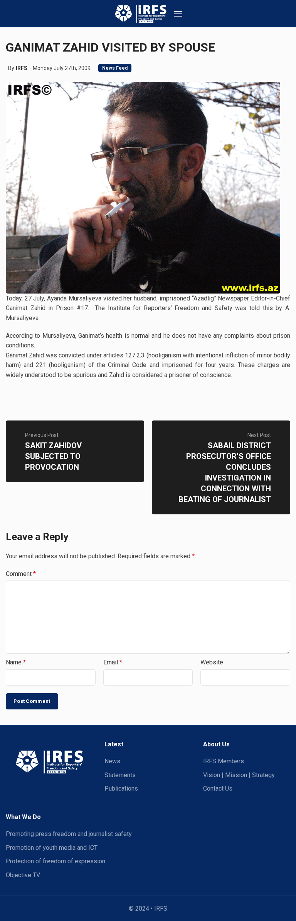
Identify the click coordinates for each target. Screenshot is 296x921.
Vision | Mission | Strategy (239, 775)
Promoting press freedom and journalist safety (69, 834)
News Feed (115, 68)
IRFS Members (223, 761)
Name (16, 662)
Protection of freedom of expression (55, 861)
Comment (21, 573)
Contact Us (217, 788)
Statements (120, 775)
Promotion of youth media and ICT (52, 847)
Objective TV (23, 875)
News (112, 761)
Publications (121, 788)
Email (112, 662)
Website (211, 662)
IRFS (21, 68)
